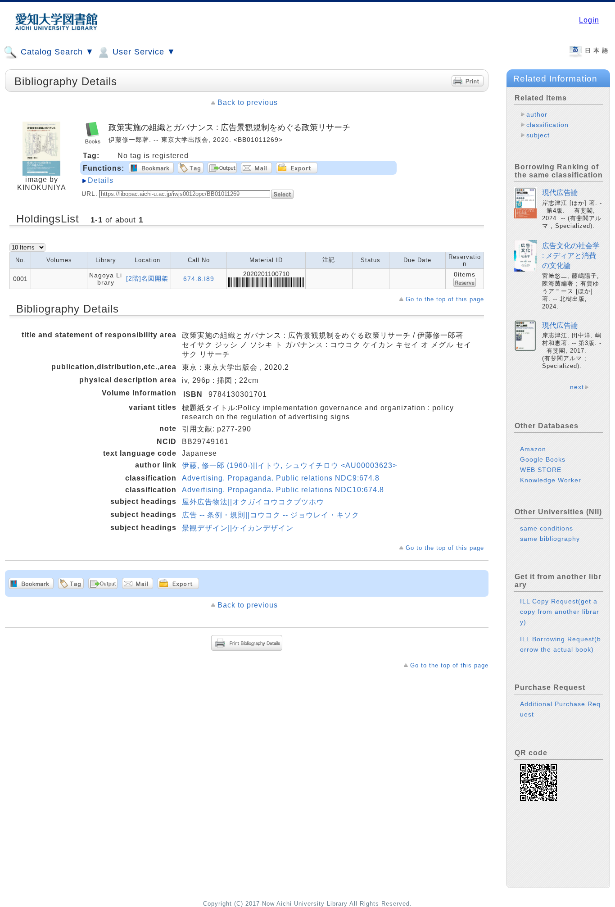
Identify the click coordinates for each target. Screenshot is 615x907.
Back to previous (247, 102)
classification (547, 124)
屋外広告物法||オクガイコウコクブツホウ (253, 502)
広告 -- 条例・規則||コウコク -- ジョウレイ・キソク (270, 515)
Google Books (542, 459)
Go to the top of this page (445, 299)
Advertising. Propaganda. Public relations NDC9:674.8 (281, 478)
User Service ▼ (143, 51)
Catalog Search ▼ (56, 51)
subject (538, 135)
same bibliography (550, 538)
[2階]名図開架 (147, 278)
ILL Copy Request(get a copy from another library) (559, 612)
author (536, 114)
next (577, 386)
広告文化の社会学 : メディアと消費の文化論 (571, 256)
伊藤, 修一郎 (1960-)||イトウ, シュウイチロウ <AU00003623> (289, 465)
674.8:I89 (198, 278)
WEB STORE (540, 469)
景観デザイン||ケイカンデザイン (238, 528)
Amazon (533, 449)
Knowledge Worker (550, 480)
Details (100, 180)
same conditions (546, 528)
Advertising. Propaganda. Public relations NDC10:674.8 (283, 490)
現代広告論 (560, 192)
